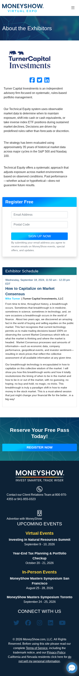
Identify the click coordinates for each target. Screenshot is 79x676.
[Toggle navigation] (73, 7)
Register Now (40, 447)
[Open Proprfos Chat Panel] (71, 667)
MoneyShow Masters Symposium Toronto (39, 597)
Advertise (13, 518)
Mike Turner (12, 298)
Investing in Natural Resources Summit (39, 539)
